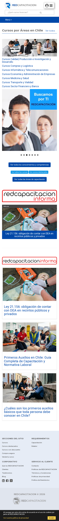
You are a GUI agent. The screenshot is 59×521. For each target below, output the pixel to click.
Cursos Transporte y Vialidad (17, 82)
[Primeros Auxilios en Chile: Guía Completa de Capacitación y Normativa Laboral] (29, 337)
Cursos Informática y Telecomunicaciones (25, 70)
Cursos (5, 443)
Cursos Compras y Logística (17, 65)
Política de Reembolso (41, 480)
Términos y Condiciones (41, 473)
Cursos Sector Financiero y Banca (20, 86)
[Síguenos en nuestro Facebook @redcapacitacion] (7, 480)
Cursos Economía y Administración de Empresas (28, 74)
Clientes (5, 469)
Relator (34, 446)
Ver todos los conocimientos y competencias (29, 165)
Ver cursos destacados (38, 172)
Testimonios (7, 473)
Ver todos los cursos (19, 172)
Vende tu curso (8, 457)
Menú (8, 20)
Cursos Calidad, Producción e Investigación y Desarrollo (26, 60)
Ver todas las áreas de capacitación (29, 179)
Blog (4, 476)
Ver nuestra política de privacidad (16, 518)
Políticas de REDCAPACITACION (44, 469)
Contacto (35, 466)
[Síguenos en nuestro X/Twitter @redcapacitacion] (11, 480)
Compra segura (8, 453)
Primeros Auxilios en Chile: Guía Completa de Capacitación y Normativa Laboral (27, 361)
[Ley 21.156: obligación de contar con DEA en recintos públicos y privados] (29, 284)
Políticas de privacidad (41, 476)
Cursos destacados (10, 446)
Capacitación (37, 443)
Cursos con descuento (11, 450)
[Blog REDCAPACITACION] (29, 196)
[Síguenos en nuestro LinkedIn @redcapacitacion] (3, 480)
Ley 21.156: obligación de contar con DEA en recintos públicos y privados (27, 310)
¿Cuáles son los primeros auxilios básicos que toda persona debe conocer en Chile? (28, 411)
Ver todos (50, 31)
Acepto (51, 518)
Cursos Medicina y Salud (15, 78)
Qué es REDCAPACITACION (13, 466)
